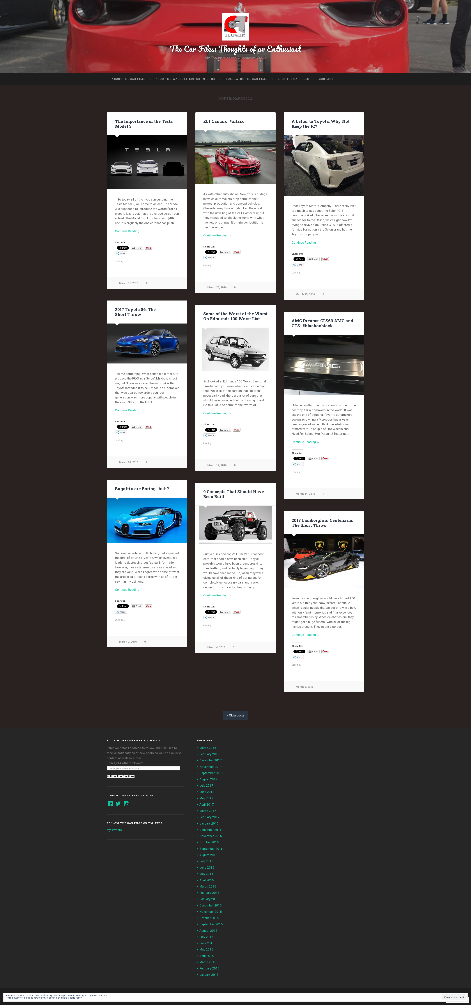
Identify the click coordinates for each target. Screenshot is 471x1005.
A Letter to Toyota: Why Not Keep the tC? (321, 123)
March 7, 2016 (128, 641)
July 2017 (206, 785)
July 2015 (206, 937)
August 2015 (208, 930)
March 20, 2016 (128, 462)
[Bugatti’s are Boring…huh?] (147, 520)
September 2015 (211, 924)
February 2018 (209, 754)
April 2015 (206, 956)
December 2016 (210, 830)
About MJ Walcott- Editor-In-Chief (185, 79)
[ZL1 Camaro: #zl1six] (235, 157)
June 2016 (206, 867)
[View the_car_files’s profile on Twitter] (118, 804)
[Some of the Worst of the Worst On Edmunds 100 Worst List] (235, 349)
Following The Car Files (247, 79)
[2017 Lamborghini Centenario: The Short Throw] (324, 561)
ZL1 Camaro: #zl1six (223, 121)
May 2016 (206, 874)
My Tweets (114, 830)
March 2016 (207, 886)
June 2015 (206, 943)
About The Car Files (129, 79)
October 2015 (209, 918)
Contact (326, 79)
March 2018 (207, 748)
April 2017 (206, 804)
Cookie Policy (75, 998)
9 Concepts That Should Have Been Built (233, 494)
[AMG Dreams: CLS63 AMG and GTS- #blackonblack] (324, 365)
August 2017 (208, 779)
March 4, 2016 (216, 647)
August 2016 (208, 855)
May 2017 (206, 798)
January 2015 (209, 974)
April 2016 (206, 880)
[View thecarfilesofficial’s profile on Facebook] (110, 804)
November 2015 (210, 911)
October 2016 (209, 842)
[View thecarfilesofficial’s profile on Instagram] (127, 804)
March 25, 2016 (216, 287)
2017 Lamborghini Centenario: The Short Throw (322, 522)
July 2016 (206, 861)
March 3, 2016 (304, 686)
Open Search (360, 79)
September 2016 (211, 849)
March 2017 (207, 811)
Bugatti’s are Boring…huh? (142, 488)
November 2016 (210, 836)
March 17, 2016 (216, 465)
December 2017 (210, 760)
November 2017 (210, 767)
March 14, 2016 (305, 494)
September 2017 (211, 773)
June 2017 (206, 792)
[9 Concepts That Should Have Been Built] (235, 525)
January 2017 (209, 823)
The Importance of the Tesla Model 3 (144, 123)
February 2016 (209, 893)
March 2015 (207, 962)
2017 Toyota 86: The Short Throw (135, 312)
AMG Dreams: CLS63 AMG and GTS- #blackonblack (322, 323)
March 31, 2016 (128, 283)
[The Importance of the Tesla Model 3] (147, 162)
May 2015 (206, 949)
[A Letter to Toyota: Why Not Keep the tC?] (324, 165)
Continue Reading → (129, 231)
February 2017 (209, 817)
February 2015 (209, 968)
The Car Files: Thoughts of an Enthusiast (235, 48)
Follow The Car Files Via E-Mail (134, 740)
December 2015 (210, 905)
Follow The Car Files (120, 776)
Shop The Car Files (293, 79)
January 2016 (209, 899)
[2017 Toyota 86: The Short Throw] (147, 343)
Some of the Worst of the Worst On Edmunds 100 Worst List (235, 316)
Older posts (236, 715)
